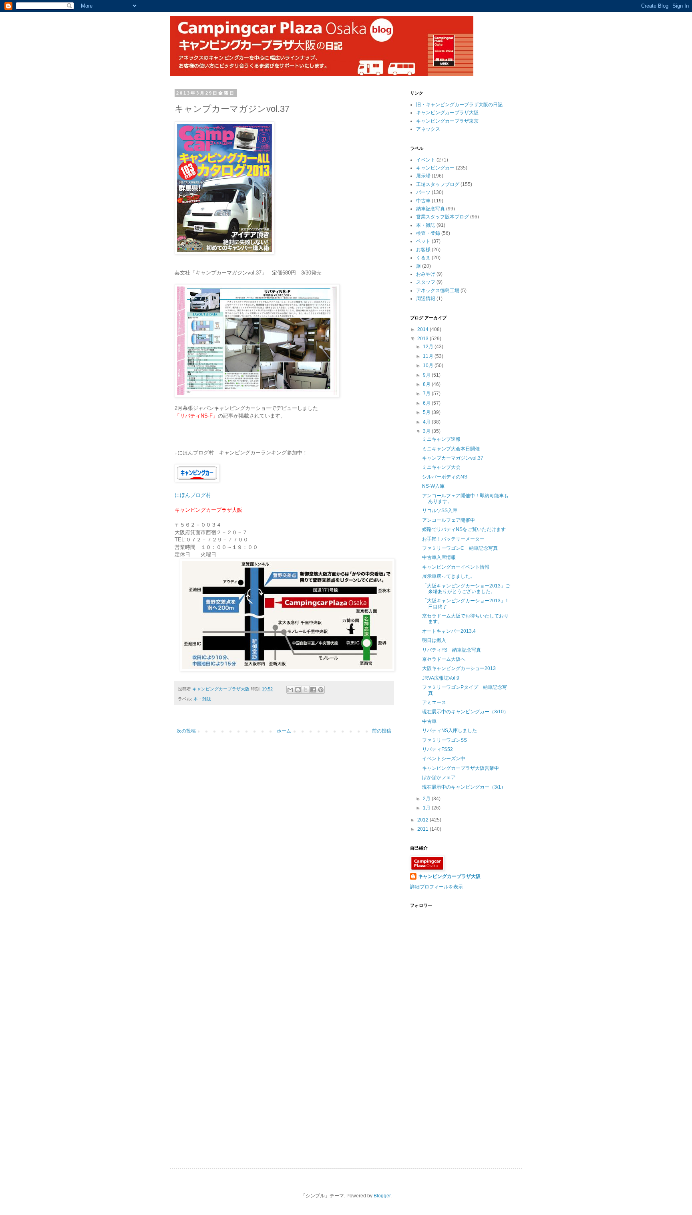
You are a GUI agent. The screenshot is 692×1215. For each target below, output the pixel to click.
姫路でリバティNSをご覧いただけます (464, 529)
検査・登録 (428, 233)
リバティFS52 (437, 749)
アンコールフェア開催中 (448, 520)
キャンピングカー (435, 168)
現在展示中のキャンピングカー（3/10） (465, 711)
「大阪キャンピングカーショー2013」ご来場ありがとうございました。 (466, 588)
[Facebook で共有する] (313, 690)
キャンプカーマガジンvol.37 (452, 458)
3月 (427, 431)
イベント (425, 160)
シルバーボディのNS (444, 477)
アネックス (428, 129)
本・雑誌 (202, 698)
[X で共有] (306, 690)
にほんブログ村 (193, 495)
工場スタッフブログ (437, 184)
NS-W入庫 (433, 486)
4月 (427, 422)
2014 (423, 329)
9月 (427, 375)
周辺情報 (425, 298)
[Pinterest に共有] (321, 690)
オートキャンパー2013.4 (449, 631)
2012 (423, 820)
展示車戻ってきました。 (448, 576)
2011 (423, 829)
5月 (427, 412)
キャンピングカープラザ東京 (447, 121)
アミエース (434, 702)
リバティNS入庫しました (449, 730)
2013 (423, 338)
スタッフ (425, 282)
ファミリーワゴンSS (444, 740)
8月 (427, 384)
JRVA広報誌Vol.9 (440, 678)
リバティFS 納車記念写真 (451, 650)
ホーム (284, 731)
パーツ (423, 192)
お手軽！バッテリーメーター (453, 539)
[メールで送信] (290, 690)
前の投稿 (381, 731)
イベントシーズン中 (443, 758)
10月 (429, 365)
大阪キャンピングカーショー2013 (459, 668)
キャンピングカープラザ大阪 (447, 112)
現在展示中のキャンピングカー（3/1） (464, 787)
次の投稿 (186, 731)
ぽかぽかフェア (439, 777)
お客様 (423, 249)
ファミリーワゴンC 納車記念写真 (460, 548)
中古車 (423, 201)
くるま (423, 257)
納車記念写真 (430, 209)
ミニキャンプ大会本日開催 (451, 449)
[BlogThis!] (298, 690)
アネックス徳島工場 (437, 290)
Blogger (382, 1196)
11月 (429, 356)
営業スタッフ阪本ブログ (442, 217)
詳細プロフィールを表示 (436, 887)
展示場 (423, 176)
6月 (427, 403)
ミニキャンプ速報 (441, 439)
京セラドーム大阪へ (443, 659)
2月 (427, 798)
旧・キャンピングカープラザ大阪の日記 (459, 104)
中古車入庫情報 (439, 557)
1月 (427, 808)
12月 (429, 346)
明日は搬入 (434, 640)
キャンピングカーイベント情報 (455, 567)
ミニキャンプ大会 (441, 467)
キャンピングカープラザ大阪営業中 (460, 768)
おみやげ (425, 274)
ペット (423, 241)
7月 (427, 393)
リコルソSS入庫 (439, 510)
